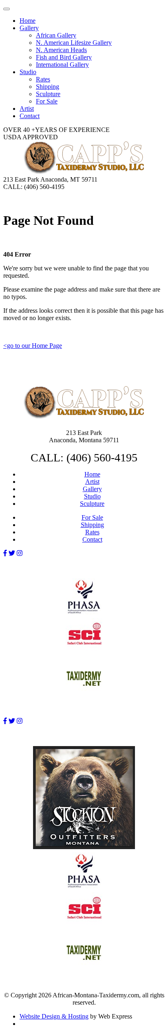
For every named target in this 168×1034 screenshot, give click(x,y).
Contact (92, 539)
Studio (92, 496)
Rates (92, 532)
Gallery (92, 488)
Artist (92, 481)
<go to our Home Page (32, 345)
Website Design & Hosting (54, 1016)
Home (92, 474)
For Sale (92, 517)
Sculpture (92, 503)
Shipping (92, 524)
